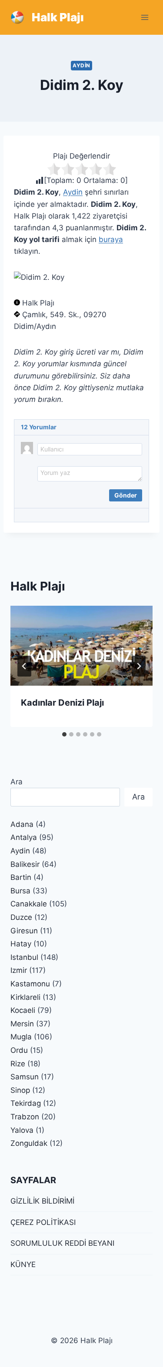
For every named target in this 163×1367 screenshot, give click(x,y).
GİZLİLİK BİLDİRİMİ (42, 1201)
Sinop (20, 1090)
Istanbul (24, 957)
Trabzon (24, 1116)
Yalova (21, 1130)
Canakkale (28, 903)
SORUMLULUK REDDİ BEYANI (62, 1243)
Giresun (24, 930)
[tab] (64, 734)
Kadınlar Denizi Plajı (62, 702)
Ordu (19, 1050)
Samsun (24, 1076)
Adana (21, 824)
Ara (16, 781)
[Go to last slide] (24, 666)
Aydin (81, 65)
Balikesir (25, 864)
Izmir (18, 970)
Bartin (20, 877)
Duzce (21, 917)
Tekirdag (25, 1103)
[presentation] (81, 646)
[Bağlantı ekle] (66, 493)
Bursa (20, 890)
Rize (17, 1063)
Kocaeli (22, 1010)
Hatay (20, 943)
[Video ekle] (55, 493)
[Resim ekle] (44, 493)
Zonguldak (28, 1143)
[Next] (139, 666)
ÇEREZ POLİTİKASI (43, 1222)
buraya (111, 239)
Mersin (22, 1023)
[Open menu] (144, 17)
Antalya (23, 837)
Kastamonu (30, 983)
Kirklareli (25, 997)
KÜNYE (23, 1264)
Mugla (21, 1036)
